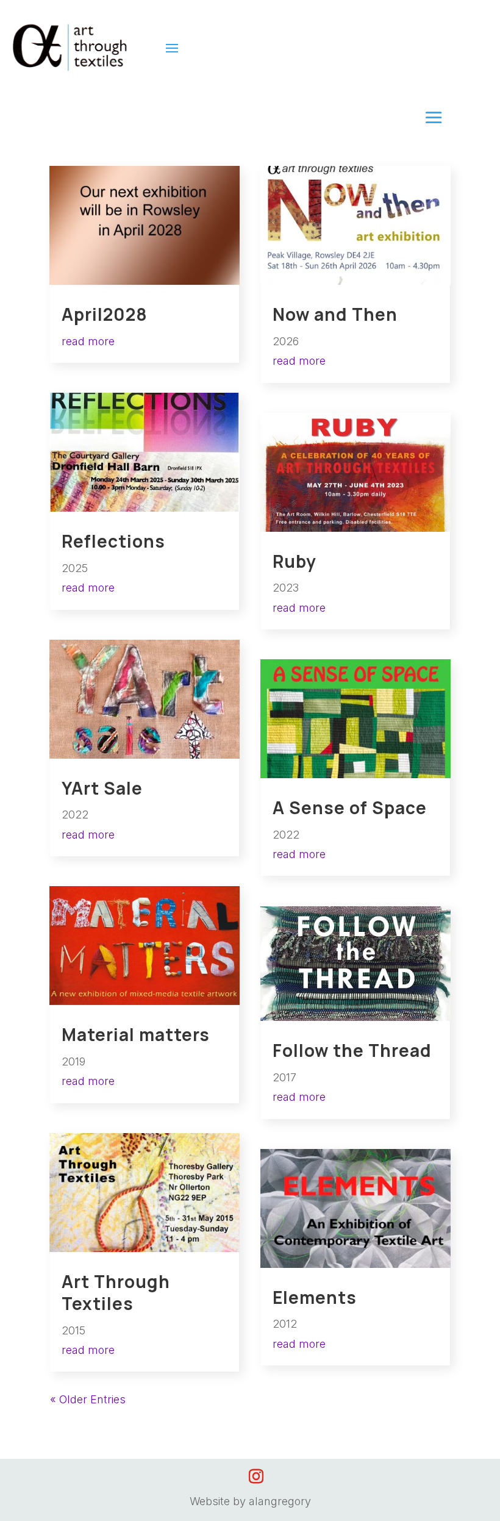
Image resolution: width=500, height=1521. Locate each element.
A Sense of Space (350, 807)
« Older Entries (88, 1399)
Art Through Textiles (116, 1292)
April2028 (105, 314)
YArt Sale (102, 788)
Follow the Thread (352, 1050)
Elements (315, 1297)
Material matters (136, 1034)
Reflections (113, 541)
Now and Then (335, 314)
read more (88, 341)
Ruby (294, 561)
